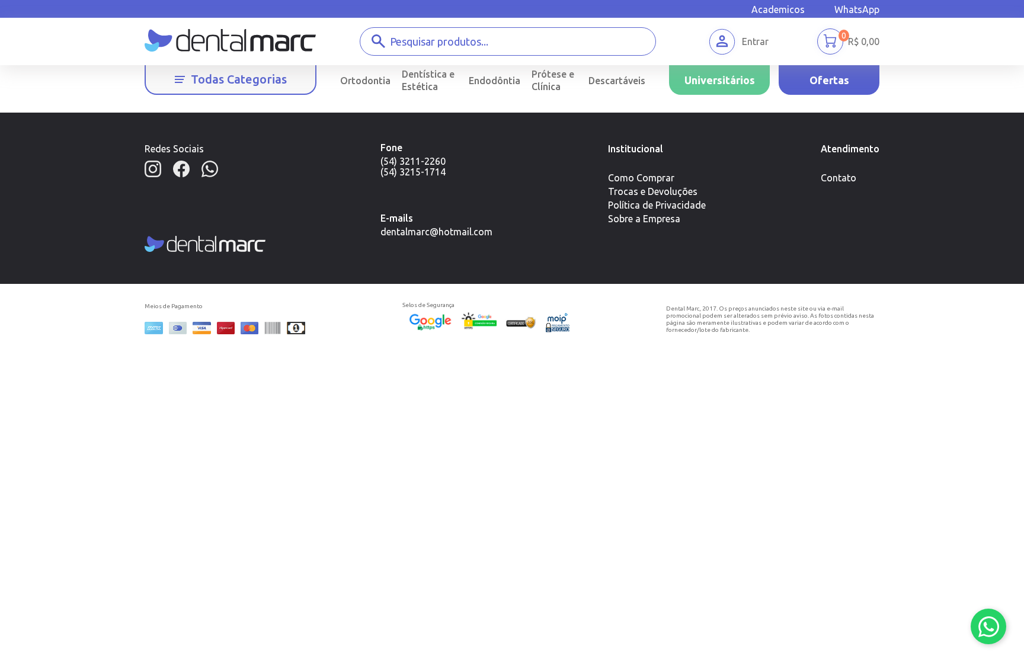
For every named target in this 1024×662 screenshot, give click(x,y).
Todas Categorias (239, 79)
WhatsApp (856, 9)
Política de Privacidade (657, 205)
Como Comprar (641, 177)
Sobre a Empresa (644, 218)
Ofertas (829, 80)
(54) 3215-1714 (413, 172)
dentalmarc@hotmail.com (436, 231)
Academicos (778, 9)
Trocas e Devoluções (652, 191)
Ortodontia (365, 80)
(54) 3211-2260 (413, 161)
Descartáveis (616, 80)
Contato (838, 177)
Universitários (719, 80)
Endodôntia (494, 80)
